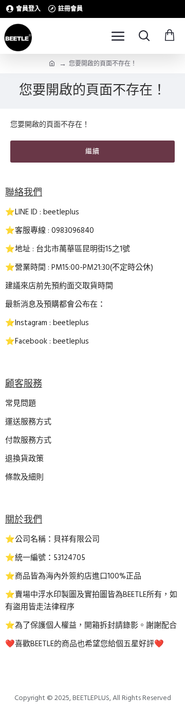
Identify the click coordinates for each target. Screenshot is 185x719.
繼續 (92, 151)
